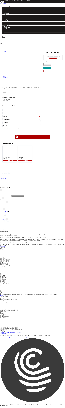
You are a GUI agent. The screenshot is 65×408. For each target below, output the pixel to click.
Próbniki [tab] (4, 76)
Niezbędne (2, 244)
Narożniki (33, 173)
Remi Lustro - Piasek (6, 157)
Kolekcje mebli (34, 176)
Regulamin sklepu (51, 176)
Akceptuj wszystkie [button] (3, 332)
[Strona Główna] (3, 47)
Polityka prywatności (3, 333)
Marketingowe (2, 286)
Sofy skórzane (6, 7)
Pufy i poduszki (6, 13)
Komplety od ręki (7, 26)
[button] (3, 41)
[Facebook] (3, 2)
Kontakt (4, 37)
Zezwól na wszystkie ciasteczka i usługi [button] (20, 337)
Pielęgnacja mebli (7, 12)
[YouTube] (0, 2)
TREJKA (37, 183)
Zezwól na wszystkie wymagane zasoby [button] (6, 337)
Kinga (6, 19)
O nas (50, 173)
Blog (3, 35)
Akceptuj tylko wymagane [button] (11, 332)
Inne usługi (2, 294)
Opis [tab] (4, 75)
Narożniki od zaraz (7, 27)
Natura (6, 20)
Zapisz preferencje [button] (19, 332)
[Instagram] (2, 2)
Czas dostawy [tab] (5, 77)
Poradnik (4, 34)
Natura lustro (20, 157)
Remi (6, 18)
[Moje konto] (33, 41)
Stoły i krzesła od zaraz (8, 29)
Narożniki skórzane (7, 11)
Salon (16, 173)
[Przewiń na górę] (1, 198)
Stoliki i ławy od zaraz (7, 28)
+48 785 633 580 (5, 173)
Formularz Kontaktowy (5, 172)
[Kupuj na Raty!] (53, 68)
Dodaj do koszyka (47, 64)
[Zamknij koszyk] (1, 190)
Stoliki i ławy (6, 15)
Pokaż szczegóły (3, 246)
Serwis (3, 36)
